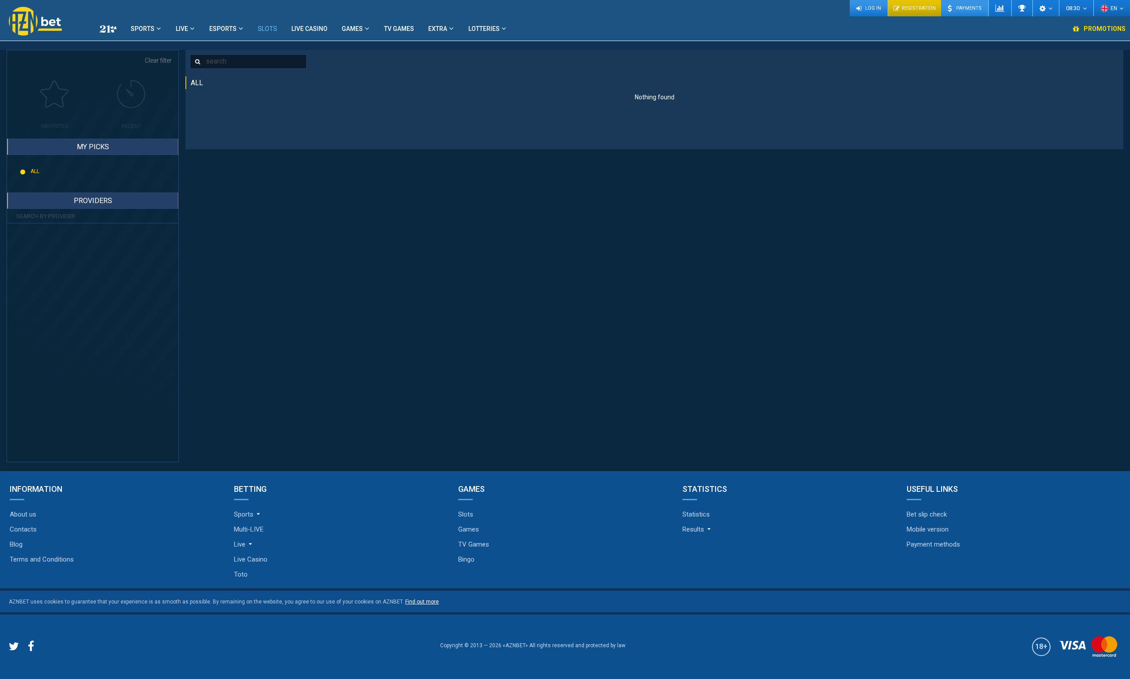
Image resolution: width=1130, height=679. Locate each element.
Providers (93, 200)
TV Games (399, 28)
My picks (93, 147)
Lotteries (484, 28)
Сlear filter (158, 60)
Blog (16, 544)
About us (23, 514)
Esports (223, 28)
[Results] (1021, 8)
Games (352, 28)
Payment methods (933, 544)
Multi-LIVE (249, 529)
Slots (267, 28)
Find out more (422, 602)
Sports (142, 28)
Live (182, 28)
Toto (241, 574)
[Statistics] (999, 8)
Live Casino (309, 28)
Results (693, 529)
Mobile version (928, 529)
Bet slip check (927, 514)
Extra (437, 28)
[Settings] (1045, 8)
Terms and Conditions (42, 559)
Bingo (466, 559)
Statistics (696, 514)
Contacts (23, 529)
